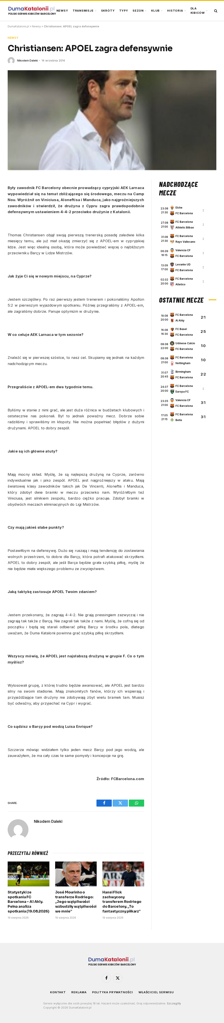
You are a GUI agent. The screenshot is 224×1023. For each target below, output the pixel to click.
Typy (123, 10)
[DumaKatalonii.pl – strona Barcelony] (32, 10)
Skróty (108, 10)
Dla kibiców (198, 10)
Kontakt (58, 992)
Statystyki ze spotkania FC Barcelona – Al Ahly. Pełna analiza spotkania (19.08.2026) (28, 902)
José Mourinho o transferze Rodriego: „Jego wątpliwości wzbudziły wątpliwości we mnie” (76, 902)
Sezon (138, 10)
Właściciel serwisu (156, 992)
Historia (175, 10)
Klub (155, 10)
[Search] (215, 11)
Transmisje (83, 10)
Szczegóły (174, 1003)
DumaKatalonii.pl (18, 26)
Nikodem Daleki (27, 60)
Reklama (78, 992)
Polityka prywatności (112, 992)
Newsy (62, 10)
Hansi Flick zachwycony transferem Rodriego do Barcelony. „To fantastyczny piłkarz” (121, 902)
